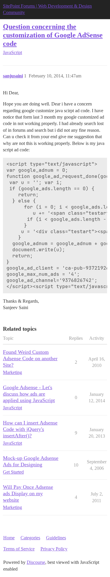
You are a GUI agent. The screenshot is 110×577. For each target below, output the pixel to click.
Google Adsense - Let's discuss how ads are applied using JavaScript (29, 393)
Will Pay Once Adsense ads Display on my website (28, 493)
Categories (30, 537)
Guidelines (56, 537)
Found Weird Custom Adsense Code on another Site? (30, 358)
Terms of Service (19, 548)
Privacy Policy (53, 548)
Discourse (36, 562)
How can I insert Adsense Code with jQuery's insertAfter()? (30, 429)
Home (9, 537)
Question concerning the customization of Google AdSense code (53, 34)
